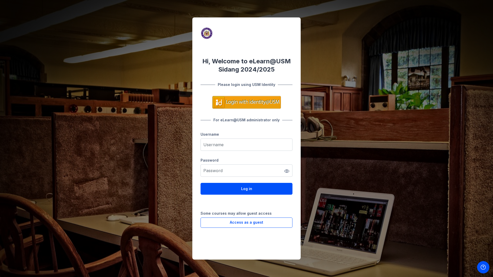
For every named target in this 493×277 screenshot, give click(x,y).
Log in (246, 188)
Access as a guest (246, 222)
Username (210, 134)
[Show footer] (483, 267)
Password (210, 160)
